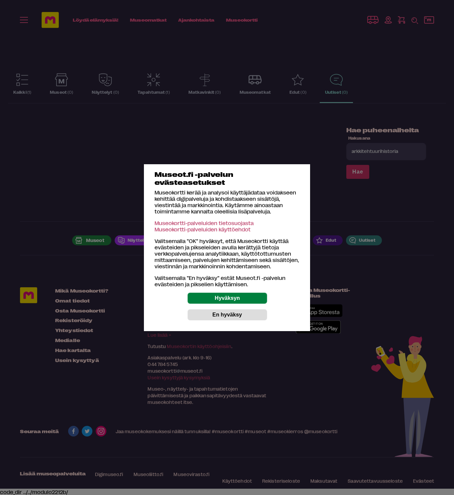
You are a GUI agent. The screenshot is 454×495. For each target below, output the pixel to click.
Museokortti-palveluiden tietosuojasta (204, 223)
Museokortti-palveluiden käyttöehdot (203, 229)
